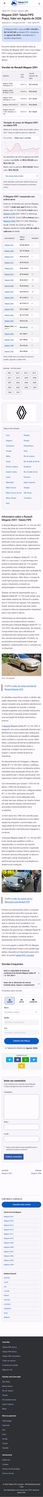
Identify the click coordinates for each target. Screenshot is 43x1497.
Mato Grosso (11, 488)
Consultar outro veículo (21, 1205)
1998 (9, 392)
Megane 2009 (9, 280)
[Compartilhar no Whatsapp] (25, 1059)
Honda (4, 1439)
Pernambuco (28, 446)
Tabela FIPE (6, 11)
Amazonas (10, 446)
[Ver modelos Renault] (21, 412)
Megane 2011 (9, 268)
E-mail (6, 1134)
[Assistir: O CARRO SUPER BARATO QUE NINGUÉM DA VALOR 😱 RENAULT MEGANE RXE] (21, 881)
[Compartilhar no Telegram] (33, 1059)
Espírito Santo (11, 472)
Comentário (8, 1092)
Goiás (8, 477)
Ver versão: (7, 138)
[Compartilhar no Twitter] (9, 1059)
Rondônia (27, 467)
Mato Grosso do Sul (14, 493)
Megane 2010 (9, 274)
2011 (9, 378)
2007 (9, 383)
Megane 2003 (9, 315)
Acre (8, 435)
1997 (18, 392)
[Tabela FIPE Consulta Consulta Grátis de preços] (21, 3)
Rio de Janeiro (29, 456)
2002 (18, 387)
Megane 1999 (9, 340)
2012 (34, 373)
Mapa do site (7, 1370)
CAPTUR (7, 1300)
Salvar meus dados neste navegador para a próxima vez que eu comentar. (21, 1148)
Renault (14, 11)
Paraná (26, 441)
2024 (17, 373)
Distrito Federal (12, 467)
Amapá (8, 451)
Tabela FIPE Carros (9, 1347)
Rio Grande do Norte (32, 461)
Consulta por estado (10, 1365)
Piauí (26, 451)
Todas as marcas (8, 1361)
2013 (26, 373)
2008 (34, 378)
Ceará (8, 461)
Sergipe (27, 488)
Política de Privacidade (11, 1469)
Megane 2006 (9, 297)
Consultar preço (21, 1041)
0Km (9, 373)
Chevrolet (6, 1425)
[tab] (10, 1001)
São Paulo (28, 493)
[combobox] (21, 1012)
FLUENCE (7, 1304)
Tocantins (27, 498)
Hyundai (5, 1448)
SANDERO (7, 1309)
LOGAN (6, 1291)
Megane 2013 (9, 257)
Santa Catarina (29, 482)
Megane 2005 (9, 303)
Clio (5, 1287)
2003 (9, 387)
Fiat (3, 1430)
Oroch (6, 1282)
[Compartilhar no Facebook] (17, 1059)
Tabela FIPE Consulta (24, 955)
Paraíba (27, 435)
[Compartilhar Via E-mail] (21, 1065)
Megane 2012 (9, 262)
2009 (26, 378)
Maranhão (10, 482)
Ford (4, 1434)
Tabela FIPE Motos (9, 1352)
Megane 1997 (9, 351)
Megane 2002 (9, 221)
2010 (18, 378)
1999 (34, 387)
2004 (34, 383)
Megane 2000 (9, 214)
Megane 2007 (9, 292)
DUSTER (7, 1278)
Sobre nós (6, 1460)
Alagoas (9, 441)
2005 (26, 383)
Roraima (27, 477)
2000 (26, 387)
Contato (5, 1464)
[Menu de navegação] (4, 3)
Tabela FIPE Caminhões (11, 1356)
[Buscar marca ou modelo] (39, 4)
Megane (21, 11)
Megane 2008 (9, 286)
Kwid (5, 1313)
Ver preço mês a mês (14, 176)
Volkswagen (7, 1421)
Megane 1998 (9, 345)
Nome (6, 1122)
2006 (18, 383)
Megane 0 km (9, 245)
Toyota (5, 1443)
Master (6, 1295)
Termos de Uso (8, 1473)
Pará (7, 503)
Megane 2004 (9, 309)
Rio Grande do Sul (30, 472)
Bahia (8, 456)
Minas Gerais (11, 498)
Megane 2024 (9, 251)
